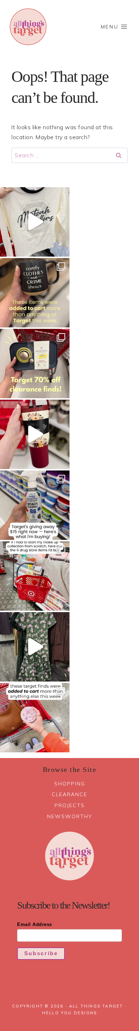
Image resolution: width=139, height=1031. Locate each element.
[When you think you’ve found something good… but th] (35, 647)
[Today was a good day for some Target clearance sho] (35, 363)
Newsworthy (69, 816)
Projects (70, 805)
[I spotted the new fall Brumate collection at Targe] (35, 434)
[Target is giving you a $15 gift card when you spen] (35, 505)
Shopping (69, 783)
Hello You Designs (69, 1012)
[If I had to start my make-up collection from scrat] (35, 576)
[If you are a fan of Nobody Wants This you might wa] (35, 222)
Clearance (69, 794)
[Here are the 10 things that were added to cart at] (35, 717)
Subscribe (41, 953)
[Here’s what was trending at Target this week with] (35, 292)
